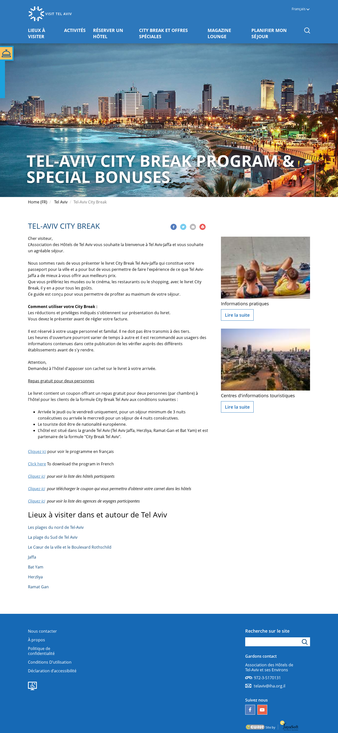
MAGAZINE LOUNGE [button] (228, 33)
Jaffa (32, 557)
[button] (307, 30)
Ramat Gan (38, 587)
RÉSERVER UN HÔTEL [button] (112, 33)
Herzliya (35, 577)
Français (299, 9)
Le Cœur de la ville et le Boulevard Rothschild (69, 547)
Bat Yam (35, 567)
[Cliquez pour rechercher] (305, 641)
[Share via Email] (193, 227)
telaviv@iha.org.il (269, 686)
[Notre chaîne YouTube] (262, 710)
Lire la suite (237, 315)
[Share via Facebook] (173, 227)
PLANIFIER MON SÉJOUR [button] (271, 33)
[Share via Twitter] (183, 227)
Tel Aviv (61, 202)
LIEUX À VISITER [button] (44, 33)
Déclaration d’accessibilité (52, 671)
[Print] (202, 227)
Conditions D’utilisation (50, 662)
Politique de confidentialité (41, 651)
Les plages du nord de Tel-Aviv (56, 527)
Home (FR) (37, 202)
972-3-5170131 (267, 677)
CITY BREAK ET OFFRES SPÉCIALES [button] (163, 33)
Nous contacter (42, 631)
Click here (37, 464)
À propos (36, 640)
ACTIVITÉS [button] (76, 30)
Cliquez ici (37, 451)
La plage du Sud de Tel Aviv (52, 537)
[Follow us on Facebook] (250, 710)
